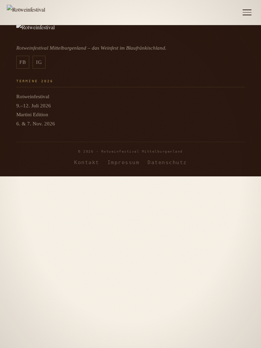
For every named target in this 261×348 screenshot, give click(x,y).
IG (39, 62)
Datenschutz (167, 162)
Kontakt (86, 162)
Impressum (123, 162)
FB (23, 62)
